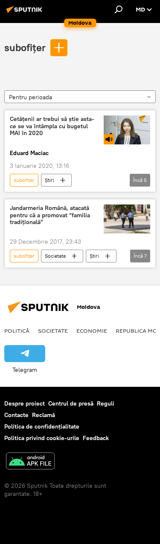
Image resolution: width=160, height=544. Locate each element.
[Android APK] (30, 462)
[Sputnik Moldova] (25, 13)
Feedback (96, 438)
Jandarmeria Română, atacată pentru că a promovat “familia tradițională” (50, 215)
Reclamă (43, 415)
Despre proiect (24, 403)
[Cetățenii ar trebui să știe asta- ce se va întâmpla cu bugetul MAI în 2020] (127, 129)
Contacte (16, 415)
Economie (91, 330)
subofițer (25, 47)
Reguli (105, 403)
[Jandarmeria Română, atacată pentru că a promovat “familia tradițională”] (127, 218)
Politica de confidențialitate (41, 426)
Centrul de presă (70, 403)
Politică (16, 330)
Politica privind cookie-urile (41, 438)
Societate (55, 256)
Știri (49, 180)
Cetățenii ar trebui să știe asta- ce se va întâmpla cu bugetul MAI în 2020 (52, 126)
